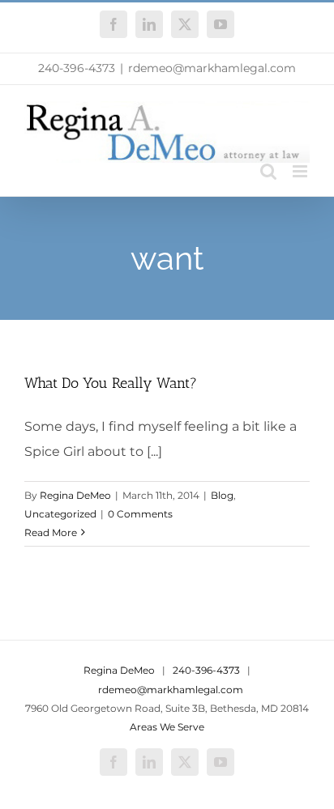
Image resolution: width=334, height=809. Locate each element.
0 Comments (140, 514)
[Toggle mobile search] (268, 171)
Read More (50, 532)
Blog (222, 495)
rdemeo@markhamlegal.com (212, 68)
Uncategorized (60, 514)
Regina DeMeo (75, 495)
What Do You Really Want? (110, 383)
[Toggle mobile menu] (301, 171)
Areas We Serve (167, 727)
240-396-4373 (76, 68)
